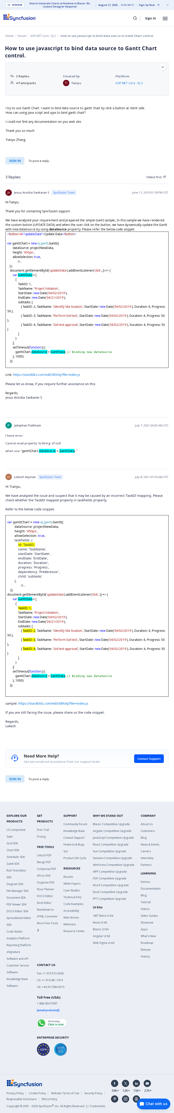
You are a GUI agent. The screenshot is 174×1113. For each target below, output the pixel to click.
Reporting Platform (19, 945)
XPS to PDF (44, 876)
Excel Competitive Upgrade (110, 892)
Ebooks (68, 877)
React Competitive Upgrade (110, 844)
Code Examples (73, 904)
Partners (146, 865)
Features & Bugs (73, 844)
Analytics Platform (18, 938)
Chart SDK (13, 850)
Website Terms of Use (65, 1093)
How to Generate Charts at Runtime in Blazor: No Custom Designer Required (59, 5)
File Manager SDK (18, 891)
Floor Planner (45, 889)
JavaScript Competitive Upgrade (113, 838)
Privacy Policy (15, 1093)
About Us (147, 824)
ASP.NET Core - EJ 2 (43, 36)
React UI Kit (100, 922)
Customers (148, 831)
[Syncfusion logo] (19, 17)
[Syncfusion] (25, 1083)
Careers (146, 851)
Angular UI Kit (101, 936)
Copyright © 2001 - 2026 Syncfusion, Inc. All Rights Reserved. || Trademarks (56, 1106)
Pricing (41, 836)
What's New (148, 936)
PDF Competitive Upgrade (109, 878)
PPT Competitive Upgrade (109, 899)
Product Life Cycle (74, 858)
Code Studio (14, 931)
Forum (22, 36)
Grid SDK (12, 843)
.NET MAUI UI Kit (103, 916)
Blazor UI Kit (101, 929)
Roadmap (147, 943)
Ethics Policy (49, 1099)
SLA (65, 851)
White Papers (71, 884)
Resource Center (74, 931)
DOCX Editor (45, 896)
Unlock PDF (44, 855)
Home (9, 36)
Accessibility (71, 911)
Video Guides (149, 916)
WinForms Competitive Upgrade (113, 865)
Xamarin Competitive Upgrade (112, 858)
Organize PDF (45, 882)
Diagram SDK (15, 884)
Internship (147, 858)
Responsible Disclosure (22, 1099)
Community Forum (75, 824)
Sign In (150, 18)
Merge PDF (44, 862)
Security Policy (93, 1093)
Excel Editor (44, 903)
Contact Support (149, 759)
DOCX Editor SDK (17, 911)
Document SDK (16, 898)
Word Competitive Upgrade (111, 885)
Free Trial (43, 830)
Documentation (151, 888)
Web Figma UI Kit (103, 943)
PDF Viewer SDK (17, 904)
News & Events (150, 844)
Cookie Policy (37, 1093)
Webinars (69, 924)
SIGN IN (15, 779)
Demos (145, 882)
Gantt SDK (13, 864)
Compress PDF (46, 869)
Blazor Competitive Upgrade (111, 824)
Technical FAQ (72, 897)
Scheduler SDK (16, 857)
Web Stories (71, 917)
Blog (144, 838)
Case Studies (71, 890)
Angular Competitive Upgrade (112, 831)
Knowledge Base (74, 831)
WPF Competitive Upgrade (110, 872)
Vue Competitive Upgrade (109, 851)
